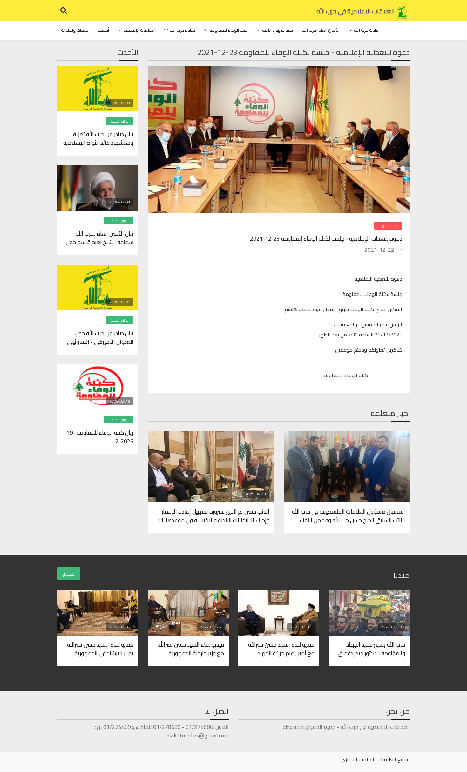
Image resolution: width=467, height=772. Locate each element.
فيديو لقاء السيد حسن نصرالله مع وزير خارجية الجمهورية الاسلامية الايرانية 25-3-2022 (190, 648)
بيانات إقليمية (120, 121)
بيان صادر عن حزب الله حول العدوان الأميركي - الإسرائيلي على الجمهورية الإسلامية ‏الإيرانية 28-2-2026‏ (100, 337)
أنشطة (103, 30)
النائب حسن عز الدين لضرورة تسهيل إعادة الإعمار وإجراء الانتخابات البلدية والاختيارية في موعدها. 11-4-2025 (212, 515)
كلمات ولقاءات (74, 30)
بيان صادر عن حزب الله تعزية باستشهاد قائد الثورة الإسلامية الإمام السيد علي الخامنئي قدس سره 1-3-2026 (98, 138)
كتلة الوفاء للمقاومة (228, 30)
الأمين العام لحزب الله (321, 30)
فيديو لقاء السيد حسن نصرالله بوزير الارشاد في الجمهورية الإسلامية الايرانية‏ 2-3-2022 (100, 648)
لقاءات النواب (388, 226)
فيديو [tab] (68, 573)
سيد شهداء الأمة (277, 30)
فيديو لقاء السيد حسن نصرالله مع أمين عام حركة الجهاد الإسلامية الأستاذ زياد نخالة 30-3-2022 (280, 648)
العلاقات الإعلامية (139, 30)
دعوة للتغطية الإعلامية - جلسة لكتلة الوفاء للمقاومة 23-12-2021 (326, 238)
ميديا (402, 575)
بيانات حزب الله (366, 30)
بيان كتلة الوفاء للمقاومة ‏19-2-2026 (100, 436)
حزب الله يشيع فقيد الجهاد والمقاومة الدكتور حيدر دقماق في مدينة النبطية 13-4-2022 (371, 648)
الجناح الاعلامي (119, 221)
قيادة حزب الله (182, 30)
